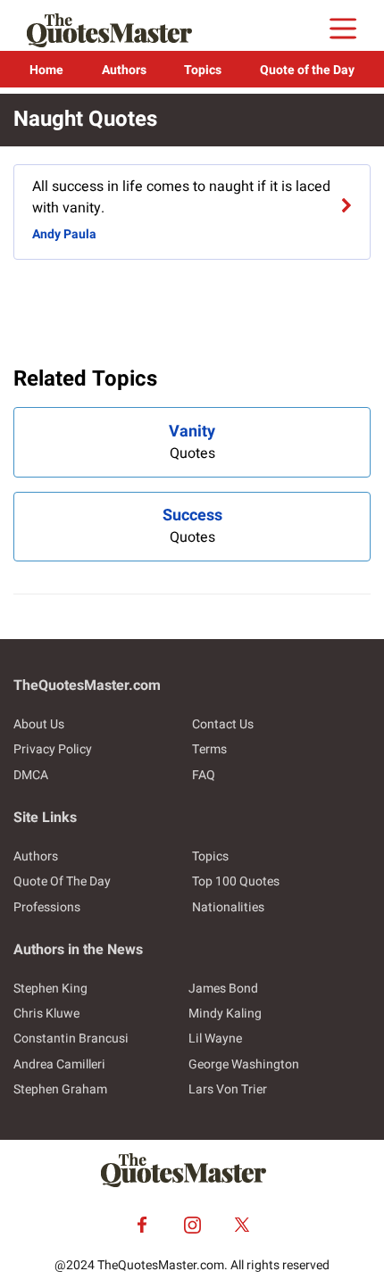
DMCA (30, 775)
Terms (209, 749)
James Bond (223, 988)
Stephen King (50, 988)
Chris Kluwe (46, 1013)
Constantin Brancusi (71, 1038)
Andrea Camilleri (59, 1064)
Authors (124, 70)
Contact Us (223, 724)
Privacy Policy (52, 749)
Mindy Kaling (225, 1013)
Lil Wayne (215, 1038)
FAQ (203, 775)
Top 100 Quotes (236, 881)
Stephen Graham (60, 1089)
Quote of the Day (307, 70)
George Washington (243, 1064)
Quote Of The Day (62, 881)
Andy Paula (64, 234)
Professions (46, 907)
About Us (38, 724)
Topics (202, 70)
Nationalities (228, 907)
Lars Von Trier (227, 1089)
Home (46, 70)
